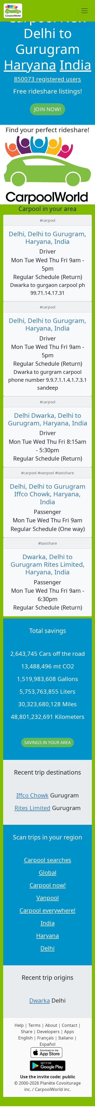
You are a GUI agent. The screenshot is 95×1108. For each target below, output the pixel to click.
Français (45, 1038)
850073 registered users (47, 79)
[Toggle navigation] (84, 11)
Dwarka (39, 1000)
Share (26, 1031)
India (75, 65)
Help (19, 1025)
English (25, 1038)
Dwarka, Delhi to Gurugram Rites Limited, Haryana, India (48, 564)
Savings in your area (47, 742)
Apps (69, 1031)
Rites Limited (32, 808)
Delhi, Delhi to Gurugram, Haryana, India (47, 237)
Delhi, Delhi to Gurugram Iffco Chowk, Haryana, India (48, 494)
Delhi (47, 948)
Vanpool (47, 897)
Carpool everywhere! (47, 910)
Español (47, 1044)
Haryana (30, 65)
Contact (69, 1025)
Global (47, 872)
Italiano (65, 1038)
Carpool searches (47, 860)
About (51, 1025)
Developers (48, 1031)
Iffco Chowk (32, 795)
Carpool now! (48, 885)
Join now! (47, 109)
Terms (34, 1025)
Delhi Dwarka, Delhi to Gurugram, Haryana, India (47, 419)
